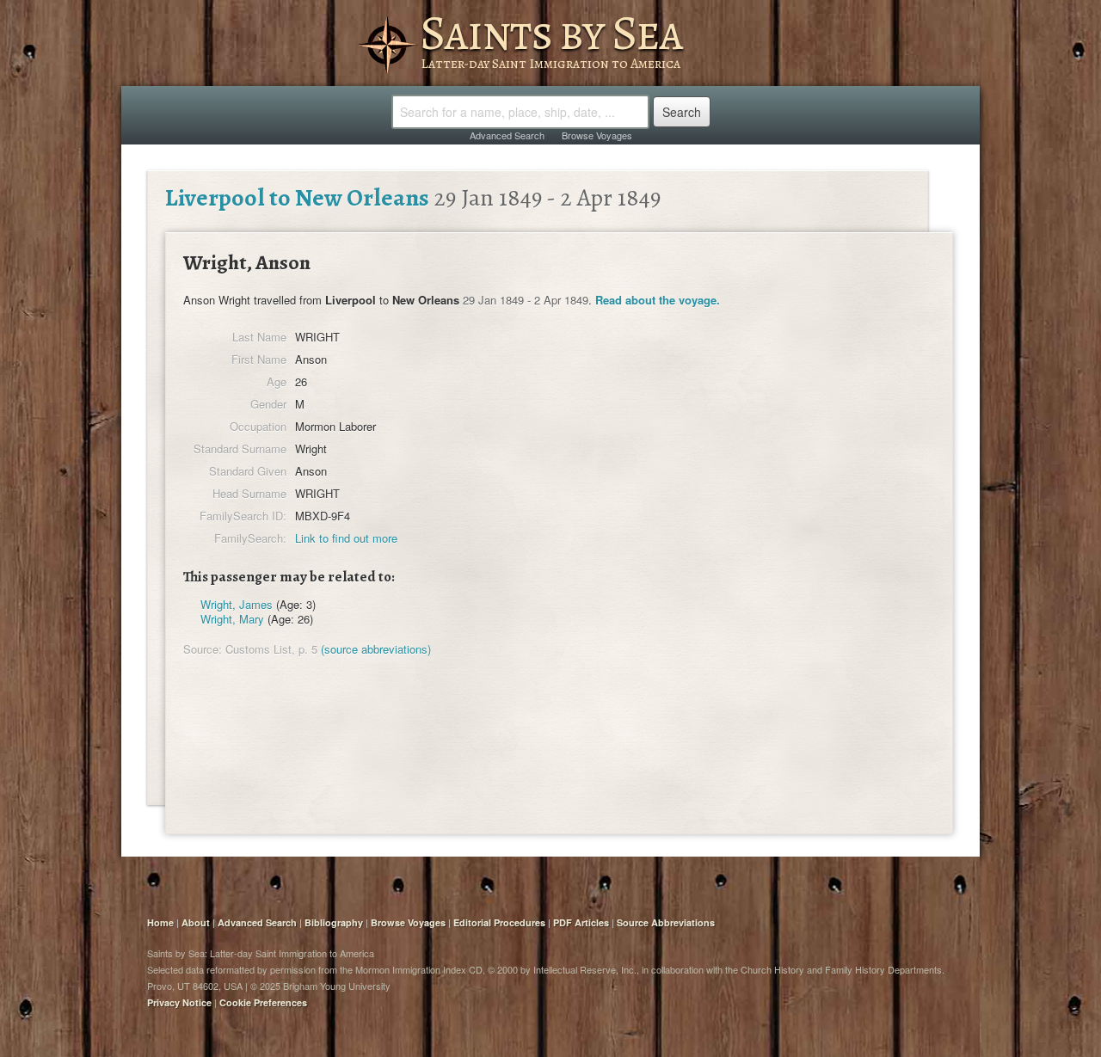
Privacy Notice (179, 1002)
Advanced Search (507, 135)
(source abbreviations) (376, 649)
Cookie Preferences (263, 1002)
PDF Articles (581, 922)
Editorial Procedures (499, 922)
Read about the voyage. (657, 300)
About (195, 922)
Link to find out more (346, 538)
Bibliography (333, 922)
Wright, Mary (232, 619)
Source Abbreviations (666, 922)
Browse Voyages (597, 135)
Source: (202, 649)
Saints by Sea (551, 32)
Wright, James (236, 604)
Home (160, 922)
